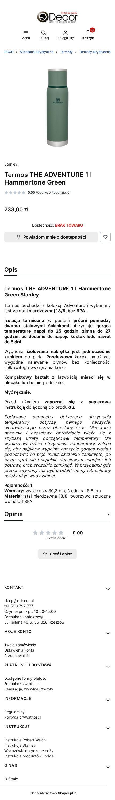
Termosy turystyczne (95, 52)
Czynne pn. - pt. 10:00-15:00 (30, 611)
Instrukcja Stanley (20, 745)
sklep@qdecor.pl (19, 600)
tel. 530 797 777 (18, 606)
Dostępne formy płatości (25, 678)
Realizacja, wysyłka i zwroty (28, 689)
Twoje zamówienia (20, 645)
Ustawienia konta (19, 650)
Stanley (10, 164)
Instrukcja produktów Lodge (29, 756)
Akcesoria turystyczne (36, 52)
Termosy (66, 52)
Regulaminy (14, 711)
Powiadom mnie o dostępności (54, 237)
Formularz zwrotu (20, 683)
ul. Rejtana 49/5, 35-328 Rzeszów (34, 622)
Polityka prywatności (22, 717)
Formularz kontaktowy (23, 616)
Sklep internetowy (51, 793)
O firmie (11, 778)
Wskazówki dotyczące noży (28, 750)
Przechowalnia (17, 655)
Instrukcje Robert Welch (25, 740)
